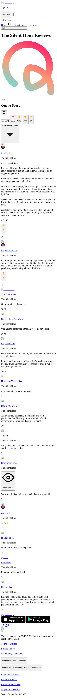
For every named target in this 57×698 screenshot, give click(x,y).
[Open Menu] (12, 14)
